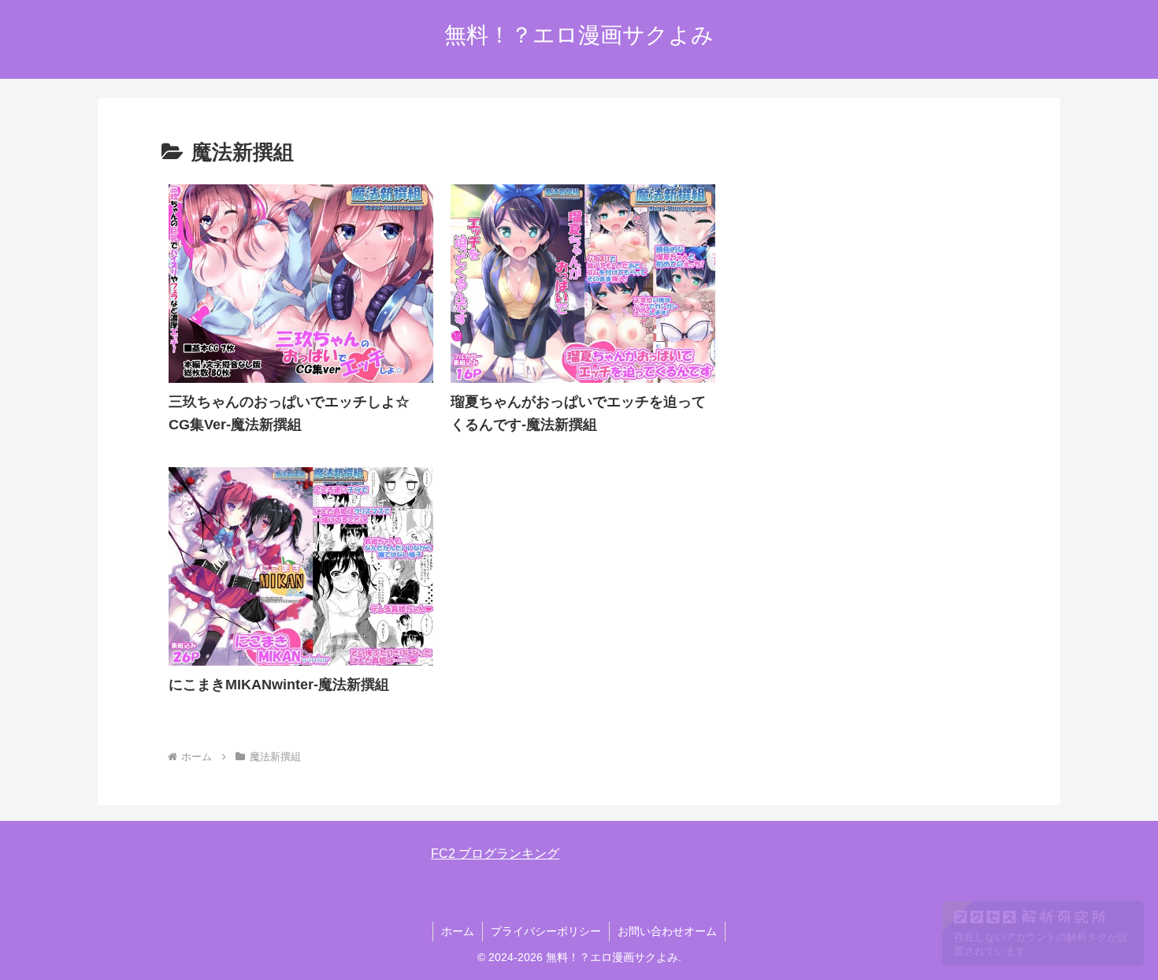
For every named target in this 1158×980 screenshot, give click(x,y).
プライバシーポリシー (546, 931)
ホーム (457, 931)
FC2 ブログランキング (495, 853)
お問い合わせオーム (667, 931)
